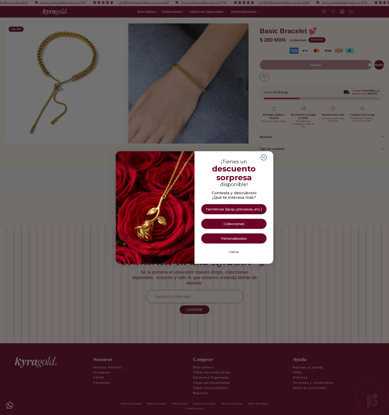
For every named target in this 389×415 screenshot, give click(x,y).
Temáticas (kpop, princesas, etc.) (234, 209)
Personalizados (234, 238)
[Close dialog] (264, 157)
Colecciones (234, 223)
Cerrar (234, 252)
